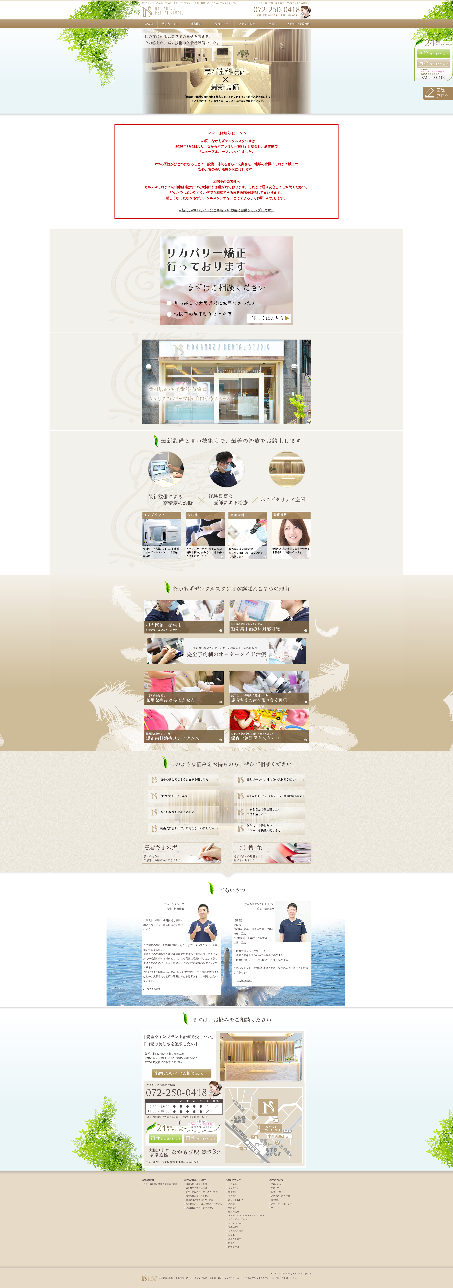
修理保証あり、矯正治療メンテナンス (204, 1204)
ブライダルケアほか (237, 1219)
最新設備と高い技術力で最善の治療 (160, 1184)
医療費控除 (233, 1247)
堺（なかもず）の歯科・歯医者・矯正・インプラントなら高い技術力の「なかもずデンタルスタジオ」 (190, 3)
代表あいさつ (170, 23)
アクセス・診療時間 (298, 23)
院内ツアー (221, 23)
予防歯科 (232, 1207)
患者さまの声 (234, 1239)
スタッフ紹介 (247, 23)
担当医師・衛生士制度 (196, 1184)
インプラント (234, 1188)
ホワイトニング (235, 1200)
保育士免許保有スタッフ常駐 (199, 1207)
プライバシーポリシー (281, 1204)
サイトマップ (277, 1207)
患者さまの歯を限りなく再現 (199, 1200)
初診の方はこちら (433, 53)
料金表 (273, 23)
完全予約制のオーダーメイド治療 (202, 1192)
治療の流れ (233, 1227)
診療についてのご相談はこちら (181, 1073)
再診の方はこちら (433, 63)
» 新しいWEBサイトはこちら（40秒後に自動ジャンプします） (226, 210)
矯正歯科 (232, 1192)
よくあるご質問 (235, 1231)
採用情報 (275, 1200)
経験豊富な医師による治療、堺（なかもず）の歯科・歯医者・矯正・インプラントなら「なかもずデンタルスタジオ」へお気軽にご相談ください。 (229, 1278)
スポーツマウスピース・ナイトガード (246, 1215)
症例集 (231, 1235)
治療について (196, 23)
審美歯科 (232, 1196)
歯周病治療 (233, 1211)
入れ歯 (231, 1204)
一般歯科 (232, 1184)
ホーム (149, 23)
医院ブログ (438, 93)
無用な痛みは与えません (197, 1196)
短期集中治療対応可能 (196, 1188)
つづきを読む (152, 989)
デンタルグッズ (235, 1223)
